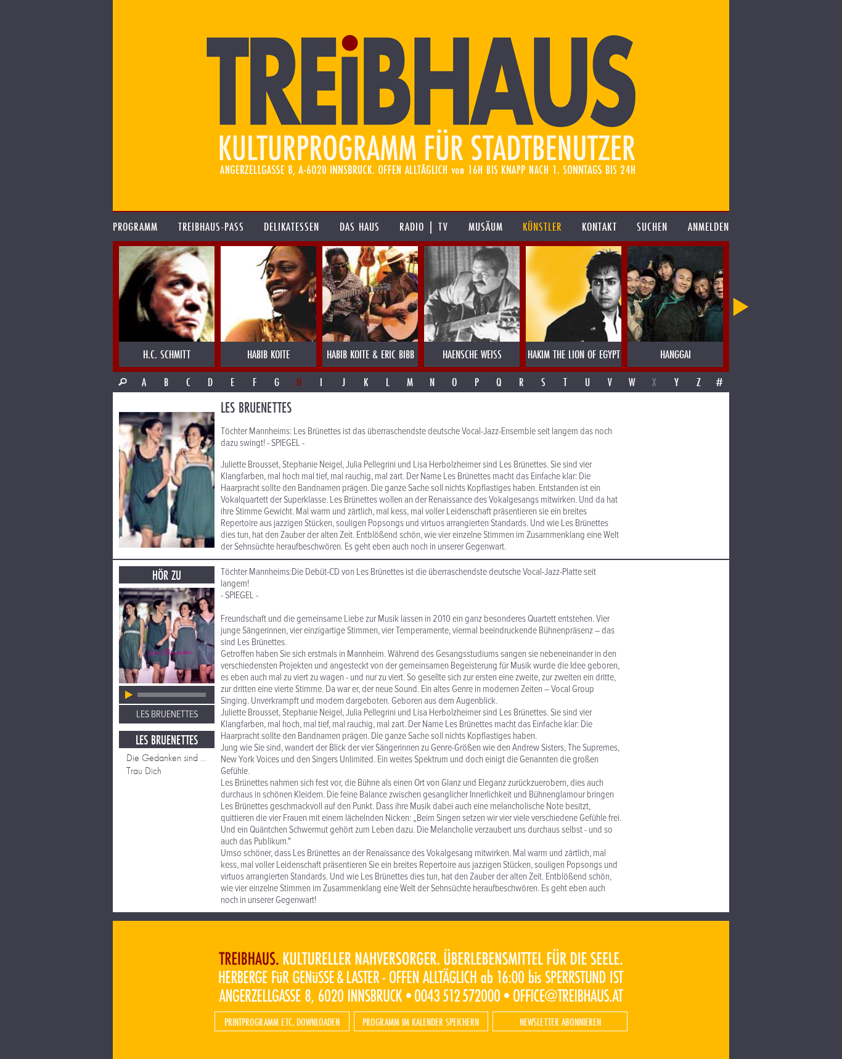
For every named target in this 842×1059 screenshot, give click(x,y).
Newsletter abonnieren (560, 1022)
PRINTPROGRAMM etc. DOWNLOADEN (282, 1022)
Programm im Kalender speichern (420, 1022)
